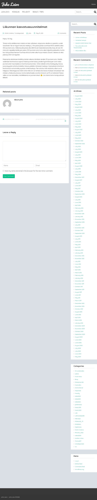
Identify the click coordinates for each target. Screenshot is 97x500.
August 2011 (78, 292)
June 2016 (78, 202)
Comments (63, 33)
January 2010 (79, 323)
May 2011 (77, 298)
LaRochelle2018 (79, 416)
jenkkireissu (78, 404)
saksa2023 (78, 435)
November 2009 (80, 328)
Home (93, 4)
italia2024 (78, 396)
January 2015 (79, 216)
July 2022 (78, 146)
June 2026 (78, 101)
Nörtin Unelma (9, 33)
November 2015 (79, 213)
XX (76, 446)
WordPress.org (79, 469)
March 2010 (78, 320)
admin (77, 374)
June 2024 (78, 124)
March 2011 (78, 300)
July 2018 (78, 169)
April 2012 (78, 269)
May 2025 (78, 115)
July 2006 (78, 348)
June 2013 (78, 241)
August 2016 (78, 197)
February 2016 (79, 208)
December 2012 (79, 256)
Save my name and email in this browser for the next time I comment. (29, 171)
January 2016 (79, 211)
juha (30, 33)
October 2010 (79, 309)
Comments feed (80, 466)
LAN (76, 413)
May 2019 (78, 160)
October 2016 (79, 191)
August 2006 (78, 345)
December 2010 (79, 303)
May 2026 (78, 104)
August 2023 (78, 129)
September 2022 (80, 143)
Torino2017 (78, 441)
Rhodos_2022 (79, 432)
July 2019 (78, 155)
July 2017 (77, 183)
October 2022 (79, 141)
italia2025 (78, 399)
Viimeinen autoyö (80, 40)
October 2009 (79, 331)
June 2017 (78, 185)
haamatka (78, 385)
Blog (76, 379)
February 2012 (79, 275)
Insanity (77, 393)
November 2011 (79, 284)
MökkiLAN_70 (79, 421)
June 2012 (78, 264)
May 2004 (78, 356)
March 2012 (78, 272)
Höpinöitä (78, 390)
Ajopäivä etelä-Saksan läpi (83, 43)
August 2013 (78, 236)
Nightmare (78, 427)
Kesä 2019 (78, 407)
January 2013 (79, 253)
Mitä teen (78, 418)
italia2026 (78, 402)
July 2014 (77, 225)
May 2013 (78, 244)
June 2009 (78, 340)
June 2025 (78, 112)
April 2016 (78, 205)
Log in (77, 461)
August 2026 (78, 96)
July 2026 (78, 99)
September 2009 (80, 334)
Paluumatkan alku (80, 50)
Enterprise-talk (79, 382)
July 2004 (78, 351)
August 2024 (78, 118)
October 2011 (79, 286)
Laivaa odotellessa (81, 37)
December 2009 (80, 326)
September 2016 (79, 194)
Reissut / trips (38, 12)
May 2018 (78, 174)
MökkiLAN (15, 12)
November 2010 (79, 306)
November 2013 (79, 227)
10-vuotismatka (79, 371)
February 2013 (79, 250)
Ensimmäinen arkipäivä (87, 65)
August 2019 (78, 152)
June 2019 (78, 157)
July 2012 (77, 261)
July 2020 (78, 149)
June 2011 (78, 295)
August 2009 (79, 337)
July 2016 (77, 199)
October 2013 (79, 230)
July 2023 (78, 132)
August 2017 (78, 180)
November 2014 (79, 219)
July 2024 (78, 121)
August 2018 (78, 166)
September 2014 (79, 222)
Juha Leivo (10, 4)
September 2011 (79, 289)
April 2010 (78, 317)
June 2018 (78, 171)
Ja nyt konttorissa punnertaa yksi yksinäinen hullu (51, 119)
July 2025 (78, 110)
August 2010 (78, 312)
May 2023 (78, 138)
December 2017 (79, 177)
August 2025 (78, 107)
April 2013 (78, 247)
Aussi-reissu (78, 376)
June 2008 (78, 342)
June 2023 (78, 135)
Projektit (26, 12)
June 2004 (78, 354)
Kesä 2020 (78, 410)
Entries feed (78, 464)
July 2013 (77, 239)
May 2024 (78, 127)
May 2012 (78, 267)
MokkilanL (78, 424)
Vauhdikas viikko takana (11, 119)
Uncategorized (19, 33)
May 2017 (78, 188)
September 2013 (79, 233)
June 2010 (78, 314)
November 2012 (79, 258)
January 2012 (79, 278)
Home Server (79, 388)
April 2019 (78, 163)
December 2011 (79, 281)
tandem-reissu (79, 438)
